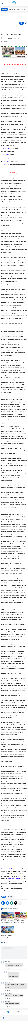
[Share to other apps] (19, 903)
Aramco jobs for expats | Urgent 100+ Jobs (7, 936)
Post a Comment (7, 948)
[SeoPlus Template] (8, 1012)
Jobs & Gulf (21, 23)
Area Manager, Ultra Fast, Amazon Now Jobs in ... (20, 921)
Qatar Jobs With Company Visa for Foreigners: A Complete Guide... (18, 9)
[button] (7, 903)
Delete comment (11, 979)
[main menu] (2, 3)
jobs (20, 1011)
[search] (26, 3)
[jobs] (14, 3)
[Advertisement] (10, 23)
